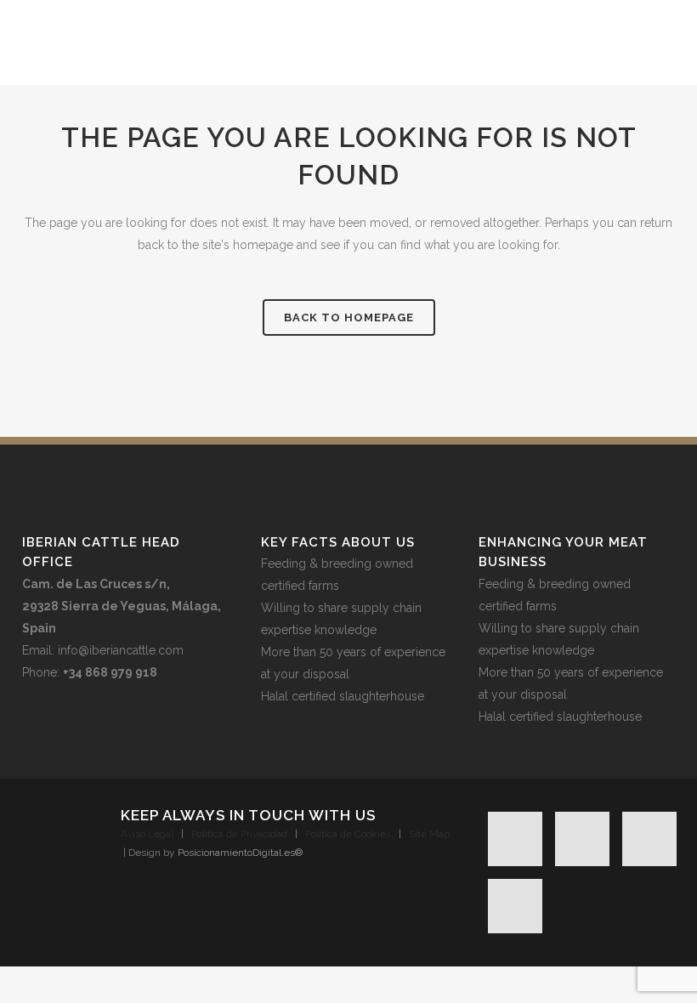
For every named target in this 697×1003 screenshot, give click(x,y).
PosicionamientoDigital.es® (240, 852)
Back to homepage (349, 317)
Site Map (429, 834)
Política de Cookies (348, 834)
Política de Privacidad (239, 834)
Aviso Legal (147, 834)
